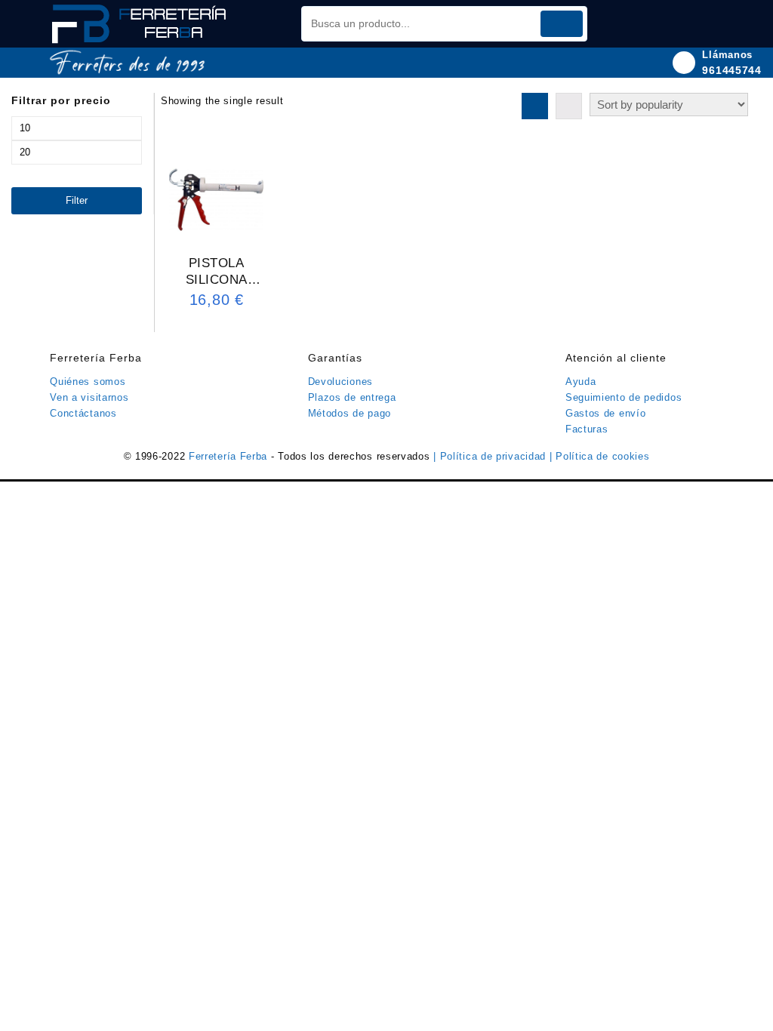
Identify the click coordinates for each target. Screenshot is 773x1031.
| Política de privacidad (491, 456)
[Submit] (562, 24)
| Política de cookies (600, 456)
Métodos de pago (350, 413)
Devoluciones (340, 381)
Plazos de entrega (352, 397)
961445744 (731, 70)
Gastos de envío (605, 413)
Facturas (586, 429)
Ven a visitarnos (89, 397)
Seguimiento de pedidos (623, 397)
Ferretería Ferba (230, 456)
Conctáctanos (83, 413)
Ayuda (580, 381)
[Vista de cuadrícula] (535, 106)
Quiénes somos (87, 381)
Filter (77, 200)
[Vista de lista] (569, 106)
